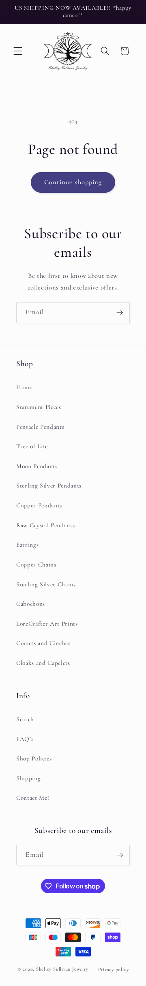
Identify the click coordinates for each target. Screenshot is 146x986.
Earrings (27, 544)
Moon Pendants (37, 466)
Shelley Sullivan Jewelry (62, 969)
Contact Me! (32, 797)
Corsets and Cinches (43, 643)
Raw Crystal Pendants (45, 525)
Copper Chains (36, 564)
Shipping (28, 778)
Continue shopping (73, 182)
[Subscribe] (119, 312)
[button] (18, 51)
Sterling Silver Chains (46, 584)
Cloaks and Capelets (43, 663)
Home (24, 387)
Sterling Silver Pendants (49, 485)
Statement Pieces (38, 407)
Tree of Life (32, 446)
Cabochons (30, 603)
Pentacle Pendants (40, 426)
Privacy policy (113, 969)
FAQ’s (24, 739)
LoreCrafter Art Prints (47, 623)
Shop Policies (34, 758)
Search (25, 719)
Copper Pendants (39, 505)
